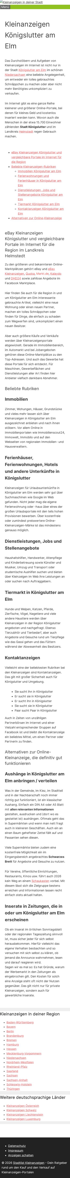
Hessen (11, 1049)
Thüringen (13, 1089)
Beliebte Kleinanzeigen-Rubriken (33, 166)
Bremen (12, 1040)
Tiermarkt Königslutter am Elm (39, 204)
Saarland (12, 1071)
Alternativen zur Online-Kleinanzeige (36, 218)
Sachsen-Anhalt (17, 1080)
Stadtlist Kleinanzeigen (28, 1162)
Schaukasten (40, 881)
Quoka (30, 273)
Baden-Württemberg (20, 1022)
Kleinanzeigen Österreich (23, 1105)
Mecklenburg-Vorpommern (24, 1053)
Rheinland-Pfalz (17, 1066)
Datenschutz (17, 1146)
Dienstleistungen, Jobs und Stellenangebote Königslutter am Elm (40, 194)
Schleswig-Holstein (19, 1084)
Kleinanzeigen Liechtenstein (25, 1114)
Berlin (10, 1031)
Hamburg (13, 1044)
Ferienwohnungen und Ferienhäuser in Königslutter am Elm (39, 180)
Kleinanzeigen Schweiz (21, 1110)
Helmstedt (26, 131)
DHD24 (16, 278)
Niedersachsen (15, 74)
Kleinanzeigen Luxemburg (23, 1119)
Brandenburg (15, 1035)
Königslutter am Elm (32, 70)
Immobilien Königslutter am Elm (39, 171)
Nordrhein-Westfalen (20, 1062)
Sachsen (12, 1075)
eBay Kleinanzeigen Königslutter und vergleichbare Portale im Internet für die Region (36, 157)
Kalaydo (55, 273)
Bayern (11, 1026)
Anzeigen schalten (21, 1155)
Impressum (15, 1150)
